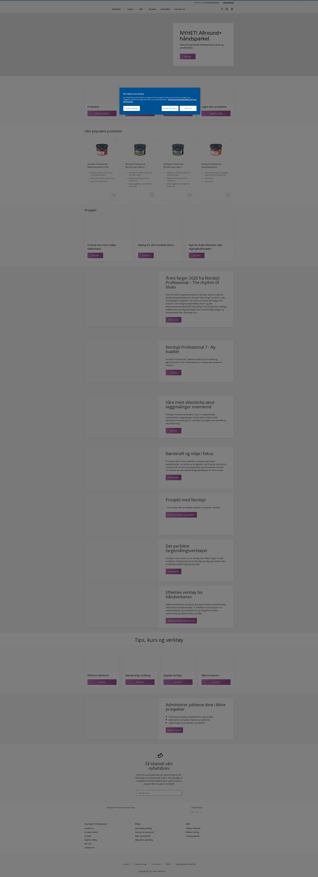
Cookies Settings (131, 108)
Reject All (188, 108)
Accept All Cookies (170, 108)
